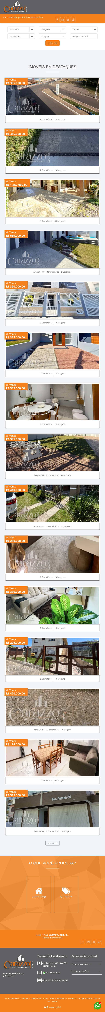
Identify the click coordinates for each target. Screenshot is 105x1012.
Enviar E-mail (66, 897)
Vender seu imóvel (80, 971)
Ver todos (52, 843)
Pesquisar (52, 43)
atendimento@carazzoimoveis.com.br (59, 980)
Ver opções (39, 897)
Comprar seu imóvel (81, 964)
